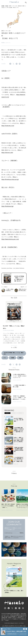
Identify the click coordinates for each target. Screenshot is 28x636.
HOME (2, 5)
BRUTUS (6, 625)
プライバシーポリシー (18, 536)
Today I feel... (7, 629)
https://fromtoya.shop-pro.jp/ (10, 179)
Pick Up (14, 486)
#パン (5, 357)
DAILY (7, 413)
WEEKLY (14, 413)
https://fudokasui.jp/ (7, 206)
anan (3, 625)
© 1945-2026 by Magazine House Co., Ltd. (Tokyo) (14, 623)
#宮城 (20, 357)
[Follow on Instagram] (5, 608)
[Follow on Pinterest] (16, 608)
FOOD (6, 5)
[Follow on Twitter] (12, 608)
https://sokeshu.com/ (7, 125)
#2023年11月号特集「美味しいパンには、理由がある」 (14, 353)
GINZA (21, 625)
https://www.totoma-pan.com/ (10, 239)
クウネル (24, 625)
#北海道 (12, 357)
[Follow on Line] (19, 608)
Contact (7, 620)
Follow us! (14, 553)
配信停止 (22, 532)
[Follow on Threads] (23, 608)
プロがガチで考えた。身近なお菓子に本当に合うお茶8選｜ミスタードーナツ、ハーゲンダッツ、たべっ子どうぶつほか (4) (16, 631)
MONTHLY (20, 413)
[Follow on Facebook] (8, 608)
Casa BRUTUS (11, 625)
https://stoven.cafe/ (7, 152)
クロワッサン (16, 625)
